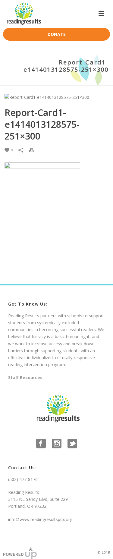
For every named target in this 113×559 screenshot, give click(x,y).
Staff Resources (25, 377)
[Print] (34, 149)
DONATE (57, 34)
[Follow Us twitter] (72, 444)
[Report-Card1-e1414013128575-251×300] (56, 97)
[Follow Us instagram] (56, 444)
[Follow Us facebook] (41, 444)
